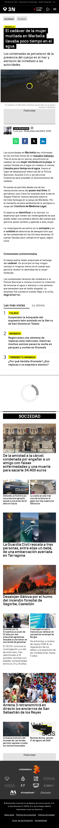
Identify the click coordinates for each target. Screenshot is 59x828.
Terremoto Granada (22, 357)
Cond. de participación (22, 820)
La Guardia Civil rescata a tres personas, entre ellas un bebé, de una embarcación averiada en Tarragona (28, 550)
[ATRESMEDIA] (29, 769)
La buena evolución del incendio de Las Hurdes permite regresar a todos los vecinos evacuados (15, 742)
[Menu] (55, 9)
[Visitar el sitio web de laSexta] (23, 778)
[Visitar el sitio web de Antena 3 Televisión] (10, 778)
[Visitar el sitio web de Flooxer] (46, 792)
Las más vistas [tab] (14, 305)
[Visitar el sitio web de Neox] (36, 778)
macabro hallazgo (43, 155)
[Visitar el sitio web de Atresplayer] (29, 792)
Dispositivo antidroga (28, 2)
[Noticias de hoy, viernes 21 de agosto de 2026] (43, 729)
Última (39, 9)
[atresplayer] (48, 9)
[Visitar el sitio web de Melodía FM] (13, 792)
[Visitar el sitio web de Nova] (49, 778)
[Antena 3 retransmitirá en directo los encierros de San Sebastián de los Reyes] (29, 688)
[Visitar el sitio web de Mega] (10, 785)
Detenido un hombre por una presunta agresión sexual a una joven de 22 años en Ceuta (15, 500)
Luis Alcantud (21, 128)
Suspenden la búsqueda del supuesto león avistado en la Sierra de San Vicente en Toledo (30, 320)
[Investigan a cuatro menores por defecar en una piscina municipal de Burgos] (43, 620)
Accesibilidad (41, 820)
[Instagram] (31, 128)
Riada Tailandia (45, 2)
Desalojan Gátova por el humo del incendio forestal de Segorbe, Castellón (27, 600)
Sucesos (22, 19)
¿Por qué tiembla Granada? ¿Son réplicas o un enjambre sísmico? (28, 363)
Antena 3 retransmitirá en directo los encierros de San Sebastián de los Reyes (26, 708)
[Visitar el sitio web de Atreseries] (23, 785)
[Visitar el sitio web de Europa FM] (49, 785)
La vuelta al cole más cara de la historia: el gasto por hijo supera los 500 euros (42, 500)
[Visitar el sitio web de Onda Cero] (36, 785)
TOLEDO (13, 313)
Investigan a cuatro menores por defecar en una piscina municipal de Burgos (42, 633)
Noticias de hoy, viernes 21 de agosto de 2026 (41, 739)
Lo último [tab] (38, 305)
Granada (15, 333)
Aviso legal (9, 815)
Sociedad (29, 416)
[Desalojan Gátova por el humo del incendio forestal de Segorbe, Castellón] (29, 580)
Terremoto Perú (11, 2)
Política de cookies (46, 815)
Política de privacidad (26, 815)
